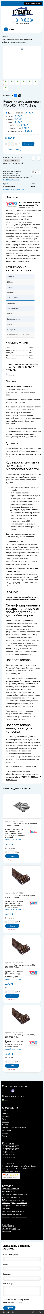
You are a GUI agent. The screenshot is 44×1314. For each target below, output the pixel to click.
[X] (19, 95)
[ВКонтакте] (15, 95)
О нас (4, 1110)
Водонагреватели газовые (11, 1214)
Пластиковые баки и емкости (13, 1211)
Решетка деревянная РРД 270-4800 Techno (20, 896)
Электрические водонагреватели (14, 1205)
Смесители (6, 1208)
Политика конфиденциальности (14, 1127)
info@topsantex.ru (8, 1152)
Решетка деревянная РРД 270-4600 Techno (20, 966)
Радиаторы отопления (10, 1189)
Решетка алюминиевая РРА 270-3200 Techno (21, 824)
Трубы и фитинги (8, 1191)
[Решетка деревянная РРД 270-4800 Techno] (22, 877)
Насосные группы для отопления (14, 1203)
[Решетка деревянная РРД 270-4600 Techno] (22, 947)
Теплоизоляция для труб (11, 1197)
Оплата (5, 1113)
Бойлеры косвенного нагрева (13, 1200)
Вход (28, 3)
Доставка (5, 1116)
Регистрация (35, 3)
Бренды (5, 1133)
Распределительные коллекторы (14, 1194)
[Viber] (13, 1090)
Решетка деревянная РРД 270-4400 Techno (20, 1036)
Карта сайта (6, 1130)
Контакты (5, 1122)
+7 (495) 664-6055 (24, 19)
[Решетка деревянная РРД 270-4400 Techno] (22, 1017)
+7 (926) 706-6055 (24, 21)
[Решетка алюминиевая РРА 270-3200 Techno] (22, 806)
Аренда (5, 1136)
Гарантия (5, 1119)
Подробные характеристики (13, 189)
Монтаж (5, 1125)
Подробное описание (11, 179)
